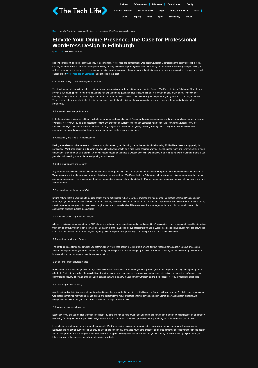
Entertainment (174, 4)
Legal (161, 10)
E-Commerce (140, 4)
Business (124, 4)
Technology (174, 16)
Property (137, 16)
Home (55, 31)
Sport (160, 16)
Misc (196, 10)
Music (124, 16)
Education (157, 4)
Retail (149, 16)
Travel (189, 16)
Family (190, 4)
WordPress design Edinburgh (80, 74)
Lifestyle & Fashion (179, 10)
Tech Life (59, 51)
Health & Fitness (145, 10)
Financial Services (123, 10)
